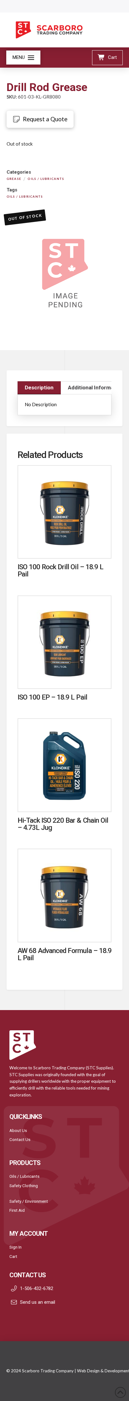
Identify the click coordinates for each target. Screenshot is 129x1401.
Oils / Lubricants (24, 1176)
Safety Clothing (23, 1185)
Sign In (15, 1247)
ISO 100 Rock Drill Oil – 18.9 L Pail (60, 570)
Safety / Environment (28, 1201)
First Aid (17, 1210)
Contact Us (19, 1139)
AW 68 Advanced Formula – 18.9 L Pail (64, 954)
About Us (18, 1130)
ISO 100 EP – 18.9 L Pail (52, 697)
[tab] (39, 387)
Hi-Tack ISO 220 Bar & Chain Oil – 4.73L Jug (63, 823)
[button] (23, 58)
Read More (64, 547)
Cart (13, 1256)
